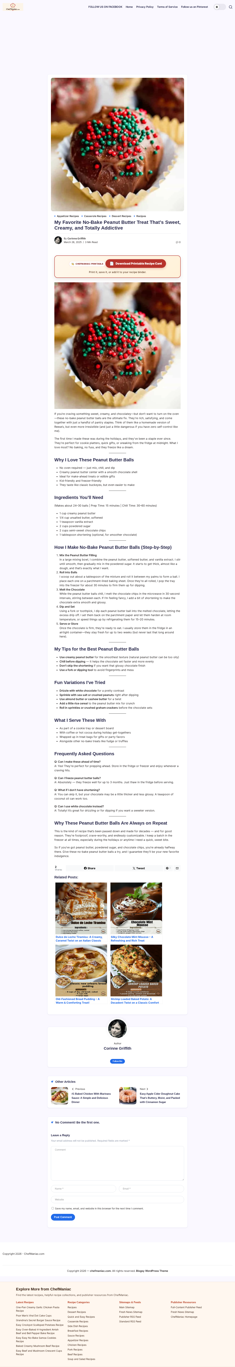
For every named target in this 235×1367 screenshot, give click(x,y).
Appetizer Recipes (78, 1340)
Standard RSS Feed (130, 1321)
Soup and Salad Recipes (81, 1359)
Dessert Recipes (77, 1311)
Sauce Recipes (76, 1335)
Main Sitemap (127, 1307)
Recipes (72, 1307)
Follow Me (117, 1061)
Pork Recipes (75, 1349)
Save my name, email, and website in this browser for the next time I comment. (99, 1208)
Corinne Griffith (76, 238)
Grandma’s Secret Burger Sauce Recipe (38, 1320)
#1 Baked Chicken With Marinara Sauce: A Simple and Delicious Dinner (91, 1097)
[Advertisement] (117, 40)
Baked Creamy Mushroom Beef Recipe (37, 1345)
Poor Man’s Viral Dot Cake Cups (33, 1315)
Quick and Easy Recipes (81, 1316)
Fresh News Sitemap (130, 1311)
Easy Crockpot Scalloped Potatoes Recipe (39, 1324)
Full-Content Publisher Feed (186, 1307)
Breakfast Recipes (78, 1330)
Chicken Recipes (77, 1344)
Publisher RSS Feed (130, 1316)
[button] (220, 7)
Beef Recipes (75, 1354)
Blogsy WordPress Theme (152, 1270)
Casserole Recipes (78, 1321)
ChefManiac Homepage (184, 1316)
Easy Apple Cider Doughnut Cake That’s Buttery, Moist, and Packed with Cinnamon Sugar (160, 1097)
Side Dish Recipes (78, 1326)
